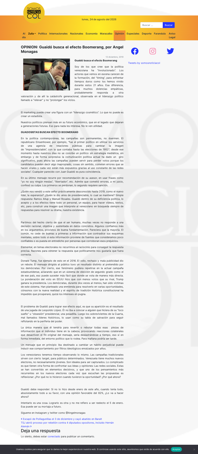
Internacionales (58, 33)
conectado (54, 436)
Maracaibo (106, 33)
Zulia (31, 33)
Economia (91, 33)
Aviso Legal (172, 35)
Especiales (133, 33)
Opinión (119, 33)
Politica (42, 33)
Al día (24, 35)
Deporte (146, 33)
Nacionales (76, 33)
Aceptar (176, 449)
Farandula (160, 33)
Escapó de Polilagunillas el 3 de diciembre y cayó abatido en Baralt (62, 418)
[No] (194, 449)
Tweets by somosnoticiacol (144, 62)
